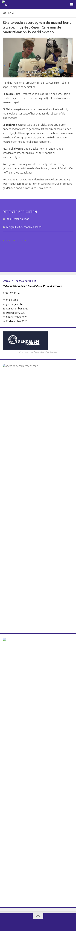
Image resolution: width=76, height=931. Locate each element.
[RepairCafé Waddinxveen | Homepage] (6, 5)
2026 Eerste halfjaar (17, 218)
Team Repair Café (15, 240)
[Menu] (71, 4)
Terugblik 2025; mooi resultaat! (24, 226)
